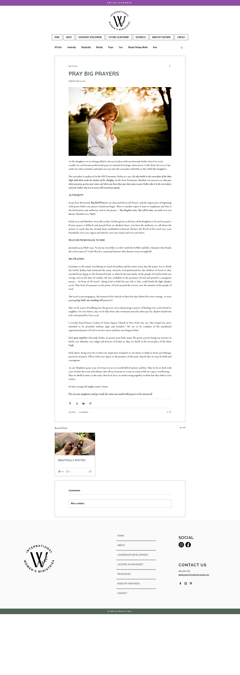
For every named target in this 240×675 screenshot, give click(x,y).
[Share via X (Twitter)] (76, 403)
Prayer (110, 47)
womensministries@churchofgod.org (194, 575)
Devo (155, 47)
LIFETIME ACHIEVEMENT (130, 564)
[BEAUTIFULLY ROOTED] (75, 444)
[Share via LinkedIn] (83, 403)
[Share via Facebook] (70, 403)
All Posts (58, 47)
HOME (120, 535)
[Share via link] (90, 403)
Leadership (71, 47)
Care (121, 47)
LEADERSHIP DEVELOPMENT (132, 555)
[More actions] (169, 66)
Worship (99, 47)
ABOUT (121, 545)
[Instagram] (181, 544)
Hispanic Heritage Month (138, 47)
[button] (181, 47)
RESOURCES (124, 574)
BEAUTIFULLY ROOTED (71, 460)
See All (182, 427)
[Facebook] (188, 544)
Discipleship (86, 47)
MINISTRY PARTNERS (128, 583)
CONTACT (122, 593)
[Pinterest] (191, 583)
